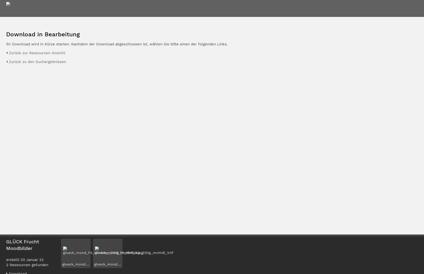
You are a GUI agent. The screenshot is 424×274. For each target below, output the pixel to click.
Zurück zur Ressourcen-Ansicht (36, 53)
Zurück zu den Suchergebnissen (37, 62)
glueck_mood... (75, 264)
